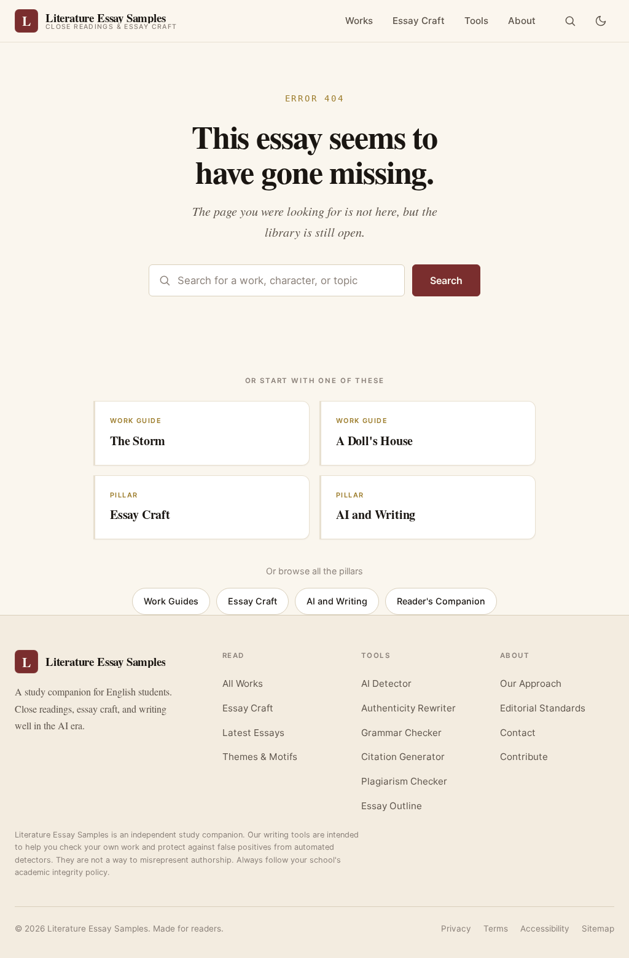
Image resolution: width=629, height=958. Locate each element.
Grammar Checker (401, 732)
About (522, 20)
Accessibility (544, 928)
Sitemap (598, 928)
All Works (242, 683)
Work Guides (171, 601)
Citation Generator (403, 756)
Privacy (456, 928)
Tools (476, 20)
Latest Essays (253, 732)
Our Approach (530, 683)
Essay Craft (419, 20)
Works (359, 20)
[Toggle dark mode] (600, 20)
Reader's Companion (441, 601)
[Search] (570, 20)
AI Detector (386, 683)
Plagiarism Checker (404, 781)
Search (446, 280)
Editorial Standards (542, 708)
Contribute (524, 756)
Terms (495, 928)
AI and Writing (337, 601)
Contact (518, 732)
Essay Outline (391, 806)
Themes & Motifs (259, 756)
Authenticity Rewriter (408, 708)
